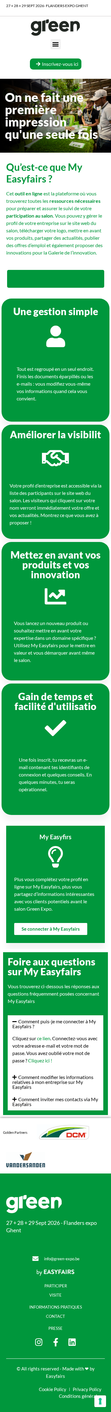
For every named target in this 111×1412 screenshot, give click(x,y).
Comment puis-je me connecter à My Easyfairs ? (54, 1023)
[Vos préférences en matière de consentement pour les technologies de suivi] (100, 1401)
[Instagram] (39, 1342)
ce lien (43, 1038)
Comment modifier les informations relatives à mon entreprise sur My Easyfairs (52, 1082)
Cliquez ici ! (40, 1060)
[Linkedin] (72, 1342)
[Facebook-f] (55, 1342)
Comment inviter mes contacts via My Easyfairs (55, 1101)
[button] (56, 44)
